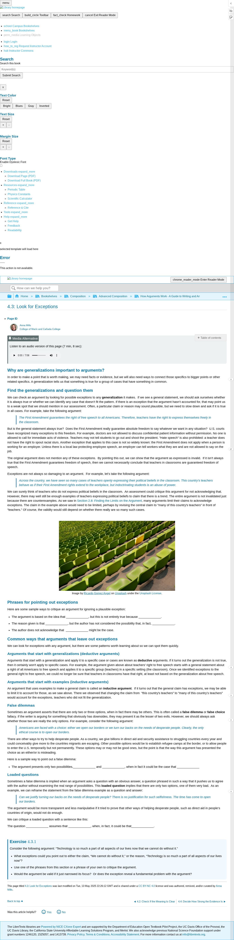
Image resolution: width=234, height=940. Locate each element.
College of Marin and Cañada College (40, 329)
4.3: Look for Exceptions (38, 885)
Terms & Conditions (98, 934)
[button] (14, 225)
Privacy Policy (75, 934)
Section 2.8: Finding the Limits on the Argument (109, 500)
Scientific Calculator (20, 198)
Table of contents (211, 337)
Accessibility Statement (125, 934)
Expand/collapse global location (225, 295)
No (64, 912)
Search (13, 288)
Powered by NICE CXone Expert (61, 926)
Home (24, 296)
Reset (6, 100)
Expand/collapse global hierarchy (11, 296)
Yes (49, 912)
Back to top (13, 901)
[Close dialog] (2, 262)
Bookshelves (49, 296)
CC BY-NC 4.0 (146, 885)
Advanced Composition (113, 296)
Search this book (10, 63)
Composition (78, 296)
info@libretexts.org (193, 934)
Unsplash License (150, 593)
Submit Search (11, 75)
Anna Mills (25, 325)
